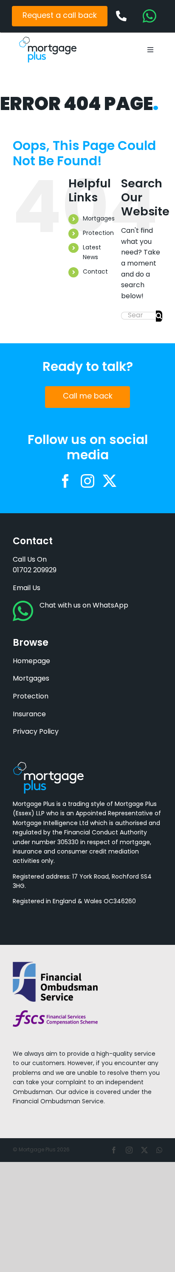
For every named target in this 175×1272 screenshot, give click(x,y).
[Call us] (121, 16)
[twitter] (109, 481)
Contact (95, 272)
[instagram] (87, 481)
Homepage (31, 661)
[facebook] (65, 481)
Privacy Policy (36, 732)
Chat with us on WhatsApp (84, 605)
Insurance (29, 714)
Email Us (26, 588)
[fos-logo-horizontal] (55, 965)
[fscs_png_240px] (55, 1013)
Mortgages (99, 219)
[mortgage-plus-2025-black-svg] (48, 40)
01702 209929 (34, 570)
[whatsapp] (159, 1150)
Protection (98, 233)
